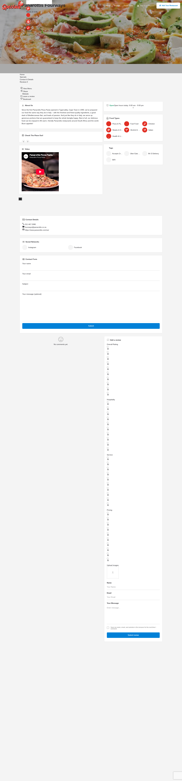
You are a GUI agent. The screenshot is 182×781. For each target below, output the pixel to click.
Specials (23, 77)
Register (151, 6)
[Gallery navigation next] (28, 141)
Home (108, 6)
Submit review (133, 635)
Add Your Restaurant (170, 5)
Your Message (113, 603)
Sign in (142, 6)
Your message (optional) (31, 294)
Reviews (24, 82)
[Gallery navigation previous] (24, 141)
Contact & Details (26, 79)
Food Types (128, 6)
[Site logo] (13, 5)
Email (109, 593)
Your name (26, 264)
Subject (25, 284)
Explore (117, 6)
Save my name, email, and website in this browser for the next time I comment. (133, 628)
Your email (26, 274)
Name (109, 583)
